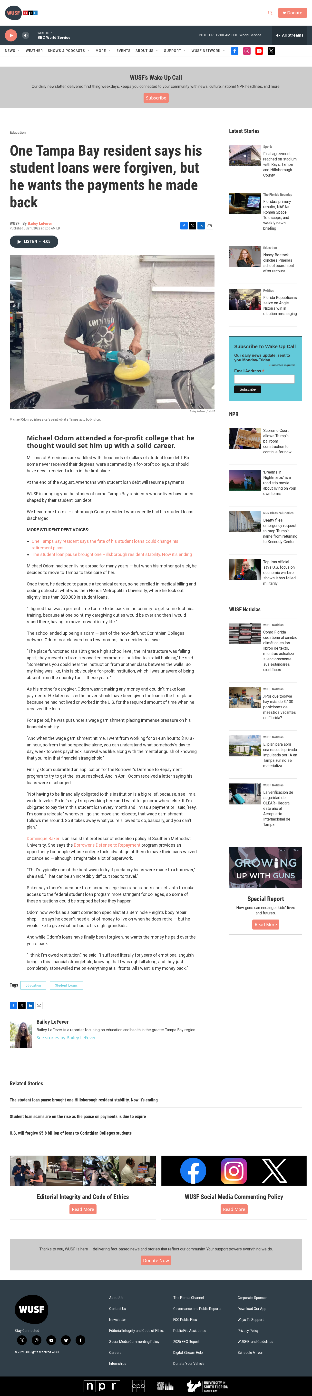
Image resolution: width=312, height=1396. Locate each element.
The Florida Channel (188, 1298)
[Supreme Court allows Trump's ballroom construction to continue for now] (245, 438)
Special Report (265, 898)
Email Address (249, 371)
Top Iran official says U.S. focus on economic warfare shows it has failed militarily (279, 573)
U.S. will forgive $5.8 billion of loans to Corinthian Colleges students (71, 1133)
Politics (268, 290)
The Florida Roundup (277, 195)
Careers (115, 1353)
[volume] (25, 35)
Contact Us (117, 1309)
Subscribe (156, 98)
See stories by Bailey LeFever (66, 1037)
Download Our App (252, 1309)
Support (172, 51)
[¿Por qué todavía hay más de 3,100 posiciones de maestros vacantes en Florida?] (245, 697)
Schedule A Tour (250, 1353)
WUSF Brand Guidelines (255, 1342)
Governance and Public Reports (197, 1309)
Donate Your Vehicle (189, 1364)
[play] (11, 35)
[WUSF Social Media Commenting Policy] (234, 1171)
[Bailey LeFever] (21, 1033)
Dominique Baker (43, 838)
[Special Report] (265, 867)
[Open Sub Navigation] (19, 51)
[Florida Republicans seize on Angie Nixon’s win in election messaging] (245, 299)
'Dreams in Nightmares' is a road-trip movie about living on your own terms (279, 483)
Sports (267, 147)
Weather (34, 51)
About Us (116, 1298)
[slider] (33, 35)
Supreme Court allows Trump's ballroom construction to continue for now (277, 441)
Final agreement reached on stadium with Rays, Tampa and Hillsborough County (280, 164)
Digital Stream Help (188, 1353)
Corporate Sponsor (252, 1298)
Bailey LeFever (40, 223)
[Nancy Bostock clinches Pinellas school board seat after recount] (245, 256)
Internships (117, 1364)
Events (124, 51)
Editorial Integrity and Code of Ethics (83, 1196)
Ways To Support (251, 1320)
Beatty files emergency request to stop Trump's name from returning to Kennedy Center (280, 531)
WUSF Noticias (273, 625)
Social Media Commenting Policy (134, 1342)
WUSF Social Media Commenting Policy (234, 1196)
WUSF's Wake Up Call (156, 77)
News (10, 51)
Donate (294, 12)
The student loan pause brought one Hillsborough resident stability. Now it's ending (112, 554)
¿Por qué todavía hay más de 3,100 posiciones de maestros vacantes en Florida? (279, 707)
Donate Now (156, 1260)
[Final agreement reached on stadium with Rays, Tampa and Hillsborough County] (245, 155)
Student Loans (66, 985)
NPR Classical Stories (278, 513)
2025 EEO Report (186, 1342)
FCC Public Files (185, 1320)
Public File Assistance (189, 1331)
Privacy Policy (248, 1331)
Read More (266, 924)
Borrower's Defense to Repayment (107, 845)
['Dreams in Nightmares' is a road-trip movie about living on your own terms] (245, 480)
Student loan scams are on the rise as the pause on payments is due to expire (78, 1116)
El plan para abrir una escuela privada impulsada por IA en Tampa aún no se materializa (280, 755)
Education (18, 132)
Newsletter (117, 1320)
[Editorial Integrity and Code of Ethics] (83, 1171)
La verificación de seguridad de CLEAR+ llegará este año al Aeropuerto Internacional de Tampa (278, 808)
